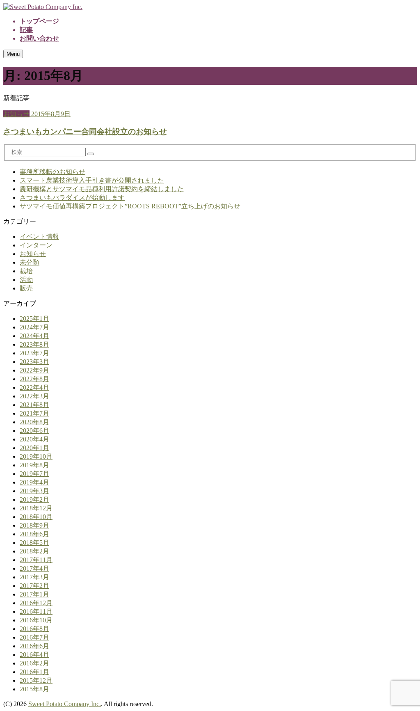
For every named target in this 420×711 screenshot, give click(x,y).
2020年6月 (34, 430)
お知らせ (33, 253)
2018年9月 (34, 525)
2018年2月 (34, 551)
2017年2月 (34, 585)
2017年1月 (34, 594)
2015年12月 (36, 680)
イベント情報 (39, 236)
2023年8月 (34, 344)
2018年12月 (36, 508)
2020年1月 (34, 447)
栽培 (26, 270)
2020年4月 (34, 439)
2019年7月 (34, 473)
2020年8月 (34, 421)
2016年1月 (34, 671)
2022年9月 (34, 370)
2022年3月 (34, 396)
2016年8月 (34, 628)
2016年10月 (36, 620)
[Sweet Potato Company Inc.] (42, 6)
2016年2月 (34, 663)
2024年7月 (34, 327)
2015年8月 (34, 689)
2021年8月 (34, 404)
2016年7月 (34, 637)
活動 (26, 279)
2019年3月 (34, 490)
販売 (26, 288)
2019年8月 (34, 465)
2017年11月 (36, 559)
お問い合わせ (39, 38)
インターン (36, 245)
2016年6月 (34, 645)
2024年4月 (34, 335)
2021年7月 (34, 413)
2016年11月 (36, 611)
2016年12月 (36, 602)
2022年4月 (34, 387)
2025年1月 (34, 318)
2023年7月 (34, 353)
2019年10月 (36, 456)
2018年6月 (34, 533)
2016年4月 (34, 654)
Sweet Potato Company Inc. (64, 703)
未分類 (29, 262)
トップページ (39, 21)
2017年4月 (34, 568)
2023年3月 (34, 361)
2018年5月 (34, 542)
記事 (26, 29)
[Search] (90, 154)
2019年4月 (34, 482)
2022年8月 (34, 378)
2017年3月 (34, 577)
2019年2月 (34, 499)
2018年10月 (36, 516)
